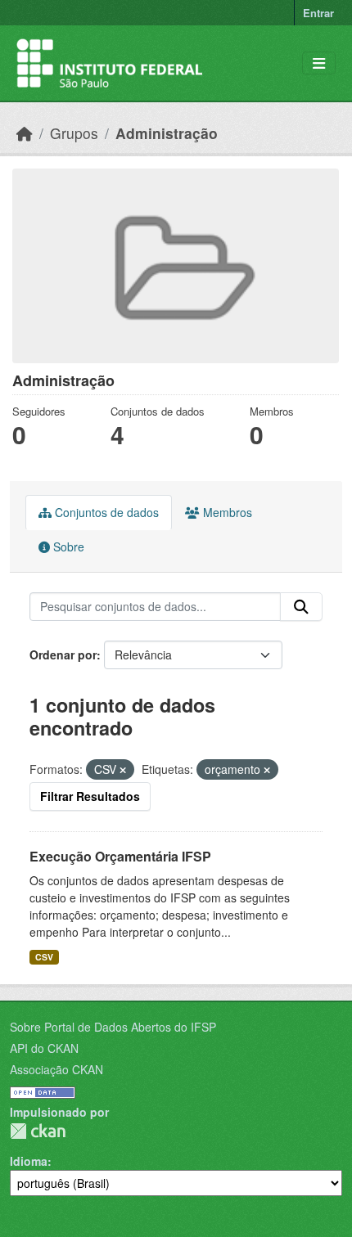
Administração (166, 133)
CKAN (37, 1131)
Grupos (74, 133)
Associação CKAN (56, 1069)
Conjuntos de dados (105, 512)
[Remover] (123, 769)
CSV (44, 957)
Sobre (67, 546)
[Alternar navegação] (319, 63)
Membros (226, 512)
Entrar (318, 12)
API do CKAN (44, 1048)
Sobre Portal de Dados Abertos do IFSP (113, 1027)
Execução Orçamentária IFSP (120, 856)
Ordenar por (63, 654)
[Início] (24, 133)
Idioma (28, 1161)
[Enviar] (301, 607)
